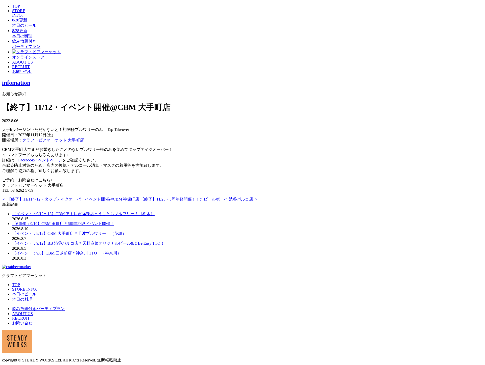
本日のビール (24, 294)
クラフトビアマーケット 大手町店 (53, 140)
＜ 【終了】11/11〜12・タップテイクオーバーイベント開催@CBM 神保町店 (70, 199)
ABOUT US (22, 62)
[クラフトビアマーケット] (36, 52)
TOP (16, 6)
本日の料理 (22, 299)
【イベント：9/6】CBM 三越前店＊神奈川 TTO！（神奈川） (66, 253)
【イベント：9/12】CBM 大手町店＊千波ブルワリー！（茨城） (69, 233)
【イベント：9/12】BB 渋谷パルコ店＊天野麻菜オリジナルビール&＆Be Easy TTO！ (88, 243)
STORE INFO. (18, 13)
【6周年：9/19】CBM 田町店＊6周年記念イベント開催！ (63, 223)
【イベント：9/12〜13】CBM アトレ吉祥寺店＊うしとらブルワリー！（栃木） (83, 214)
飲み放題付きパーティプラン (38, 308)
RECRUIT (21, 67)
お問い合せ (22, 71)
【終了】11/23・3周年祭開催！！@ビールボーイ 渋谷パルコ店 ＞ (199, 199)
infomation (16, 82)
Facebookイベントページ (40, 160)
